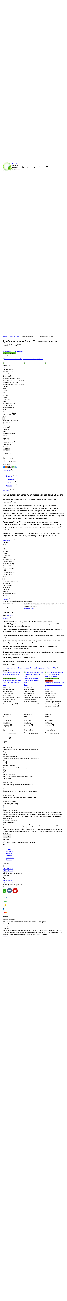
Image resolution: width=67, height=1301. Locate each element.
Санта (4, 367)
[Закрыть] (53, 2)
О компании (10, 858)
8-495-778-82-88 (8, 869)
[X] (9, 467)
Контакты (9, 856)
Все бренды (10, 851)
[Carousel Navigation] (33, 356)
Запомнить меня (8, 612)
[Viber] (11, 467)
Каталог (47, 167)
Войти (4, 615)
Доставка (9, 853)
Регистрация (9, 615)
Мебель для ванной (14, 336)
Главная (5, 336)
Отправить (6, 928)
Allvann (14, 163)
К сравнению (11, 462)
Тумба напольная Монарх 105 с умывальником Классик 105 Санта (54, 685)
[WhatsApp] (13, 467)
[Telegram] (16, 467)
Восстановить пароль (29, 608)
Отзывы (9, 860)
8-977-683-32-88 (8, 871)
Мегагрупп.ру (5, 936)
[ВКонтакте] (4, 467)
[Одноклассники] (6, 467)
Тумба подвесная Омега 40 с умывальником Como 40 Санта (33, 681)
